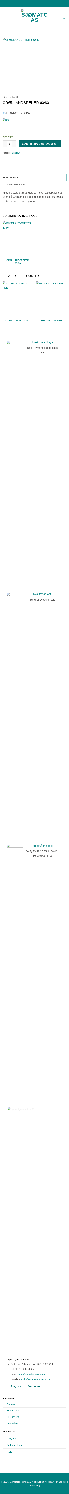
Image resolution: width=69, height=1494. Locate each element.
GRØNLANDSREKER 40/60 (17, 262)
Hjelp (9, 1452)
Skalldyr (16, 153)
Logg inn (11, 1438)
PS (4, 133)
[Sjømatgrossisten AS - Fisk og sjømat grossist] (34, 19)
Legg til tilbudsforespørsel (39, 143)
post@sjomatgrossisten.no (32, 1374)
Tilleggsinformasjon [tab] (16, 184)
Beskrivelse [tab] (10, 177)
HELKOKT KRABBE (51, 320)
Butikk (15, 97)
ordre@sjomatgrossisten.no (36, 1379)
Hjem (5, 97)
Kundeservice (14, 1410)
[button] (5, 19)
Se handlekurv (14, 1445)
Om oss (11, 1404)
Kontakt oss (13, 1423)
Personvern (13, 1416)
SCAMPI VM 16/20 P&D (17, 320)
